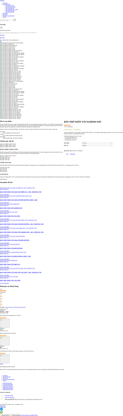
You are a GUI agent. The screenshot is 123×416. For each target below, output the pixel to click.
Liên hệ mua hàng (29, 415)
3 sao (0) (15, 307)
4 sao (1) (11, 307)
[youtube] (6, 373)
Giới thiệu (5, 14)
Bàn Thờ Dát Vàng (10, 10)
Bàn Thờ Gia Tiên (10, 5)
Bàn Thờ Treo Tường (10, 6)
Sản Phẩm (7, 32)
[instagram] (4, 373)
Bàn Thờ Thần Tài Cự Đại (12, 9)
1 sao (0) (24, 307)
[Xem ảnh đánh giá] (5, 323)
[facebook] (1, 373)
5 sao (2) (7, 307)
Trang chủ (5, 3)
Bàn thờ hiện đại (6, 4)
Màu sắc (66, 145)
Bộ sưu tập (5, 13)
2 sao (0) (19, 307)
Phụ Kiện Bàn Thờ (10, 12)
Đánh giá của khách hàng (8, 15)
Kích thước (66, 143)
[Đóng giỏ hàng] (1, 28)
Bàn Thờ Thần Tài (10, 8)
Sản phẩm (2, 37)
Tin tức (4, 17)
